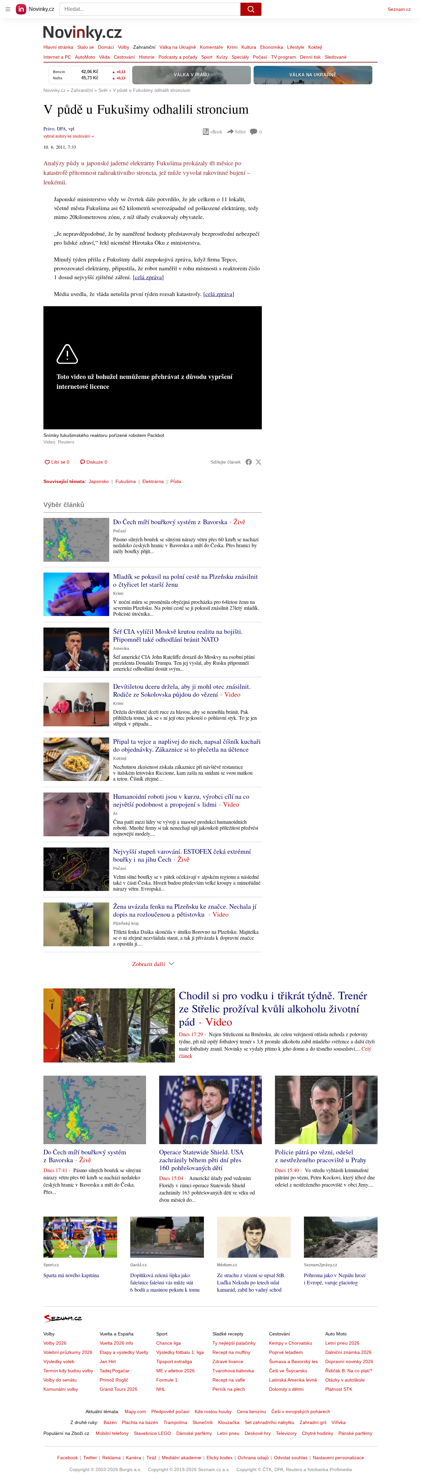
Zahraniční (144, 47)
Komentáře (211, 47)
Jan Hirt (108, 1361)
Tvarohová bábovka (233, 1370)
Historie (147, 57)
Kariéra (133, 1457)
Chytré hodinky (317, 1433)
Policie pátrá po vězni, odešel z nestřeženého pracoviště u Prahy (320, 1155)
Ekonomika (271, 47)
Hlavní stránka (58, 47)
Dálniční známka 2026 (348, 1352)
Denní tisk (310, 57)
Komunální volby (60, 1389)
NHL (160, 1389)
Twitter (90, 1457)
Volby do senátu (60, 1380)
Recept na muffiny (231, 1352)
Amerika (121, 648)
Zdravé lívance (227, 1361)
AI (115, 813)
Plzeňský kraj (125, 923)
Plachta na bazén (140, 1422)
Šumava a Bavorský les (293, 1361)
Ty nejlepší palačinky (234, 1343)
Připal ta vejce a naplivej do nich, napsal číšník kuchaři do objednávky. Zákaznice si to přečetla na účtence (187, 745)
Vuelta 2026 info (116, 1343)
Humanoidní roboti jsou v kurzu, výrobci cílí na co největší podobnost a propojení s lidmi (181, 800)
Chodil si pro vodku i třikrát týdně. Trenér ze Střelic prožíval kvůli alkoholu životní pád (273, 1008)
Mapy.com (135, 1411)
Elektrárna (153, 481)
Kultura (248, 47)
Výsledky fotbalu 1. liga (180, 1352)
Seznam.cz (399, 9)
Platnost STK (338, 1389)
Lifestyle (295, 47)
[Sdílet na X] (258, 462)
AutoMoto (85, 57)
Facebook (67, 1457)
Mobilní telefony (112, 1433)
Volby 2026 (54, 1343)
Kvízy (222, 57)
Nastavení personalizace (338, 1457)
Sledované (336, 57)
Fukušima (125, 481)
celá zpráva (148, 277)
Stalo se (85, 47)
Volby (123, 47)
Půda (175, 481)
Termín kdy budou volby (68, 1370)
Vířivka (339, 1422)
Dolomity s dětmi (286, 1389)
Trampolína (175, 1422)
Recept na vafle (228, 1380)
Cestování (124, 57)
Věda (104, 57)
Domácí (106, 47)
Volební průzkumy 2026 (67, 1352)
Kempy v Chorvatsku (290, 1343)
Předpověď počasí (170, 1411)
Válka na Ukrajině (178, 47)
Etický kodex (220, 1457)
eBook (216, 131)
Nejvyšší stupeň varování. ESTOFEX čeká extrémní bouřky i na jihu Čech (182, 855)
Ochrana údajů (253, 1457)
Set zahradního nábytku (269, 1422)
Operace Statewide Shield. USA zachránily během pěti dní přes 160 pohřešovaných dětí (201, 1159)
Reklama (111, 1457)
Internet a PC (57, 57)
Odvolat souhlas (291, 1457)
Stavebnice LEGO (152, 1433)
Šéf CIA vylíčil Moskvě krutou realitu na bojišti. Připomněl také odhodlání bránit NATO (178, 635)
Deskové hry (258, 1433)
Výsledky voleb (58, 1361)
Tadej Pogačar (115, 1370)
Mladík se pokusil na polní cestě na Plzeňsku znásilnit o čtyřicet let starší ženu (185, 580)
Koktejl (315, 47)
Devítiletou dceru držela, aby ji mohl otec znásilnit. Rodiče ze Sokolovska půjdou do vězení (182, 690)
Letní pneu (228, 1433)
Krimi (232, 47)
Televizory (286, 1433)
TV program (283, 57)
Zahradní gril (313, 1422)
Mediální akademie (181, 1457)
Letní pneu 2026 (342, 1343)
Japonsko (99, 481)
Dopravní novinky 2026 (349, 1361)
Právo (48, 128)
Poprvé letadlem (286, 1352)
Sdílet (240, 131)
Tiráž (151, 1457)
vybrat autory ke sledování (66, 136)
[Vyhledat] (250, 9)
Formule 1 (167, 1380)
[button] (76, 540)
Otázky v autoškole (345, 1380)
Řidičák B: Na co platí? (348, 1370)
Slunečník (202, 1422)
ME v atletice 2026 (175, 1370)
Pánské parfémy (355, 1433)
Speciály (240, 57)
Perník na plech (228, 1389)
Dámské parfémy (194, 1433)
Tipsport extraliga (174, 1361)
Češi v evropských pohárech (300, 1411)
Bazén (110, 1422)
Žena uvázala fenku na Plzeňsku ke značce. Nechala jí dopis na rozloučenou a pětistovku (185, 910)
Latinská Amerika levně (293, 1380)
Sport (206, 57)
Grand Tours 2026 (118, 1389)
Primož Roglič (114, 1380)
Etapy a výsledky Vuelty (124, 1352)
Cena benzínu (251, 1411)
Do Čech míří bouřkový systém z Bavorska (170, 521)
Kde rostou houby (213, 1411)
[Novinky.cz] (82, 34)
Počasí (260, 57)
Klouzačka (228, 1422)
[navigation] (8, 9)
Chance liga (168, 1343)
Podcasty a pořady (178, 57)
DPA (61, 128)
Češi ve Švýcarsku (288, 1370)
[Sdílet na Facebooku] (248, 462)
